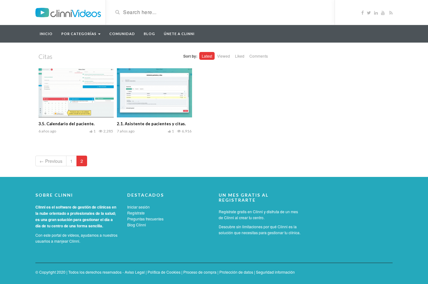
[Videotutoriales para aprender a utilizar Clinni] (68, 12)
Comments (258, 56)
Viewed (223, 56)
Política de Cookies (164, 272)
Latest (207, 56)
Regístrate (136, 212)
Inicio (46, 34)
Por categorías (79, 34)
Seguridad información (275, 272)
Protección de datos (236, 272)
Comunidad (122, 34)
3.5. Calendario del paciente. (67, 123)
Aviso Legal (135, 272)
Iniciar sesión (138, 206)
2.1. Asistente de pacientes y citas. (151, 123)
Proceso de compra (200, 272)
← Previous (50, 161)
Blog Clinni (136, 224)
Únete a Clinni (179, 34)
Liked (239, 56)
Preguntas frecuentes (145, 218)
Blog (149, 34)
